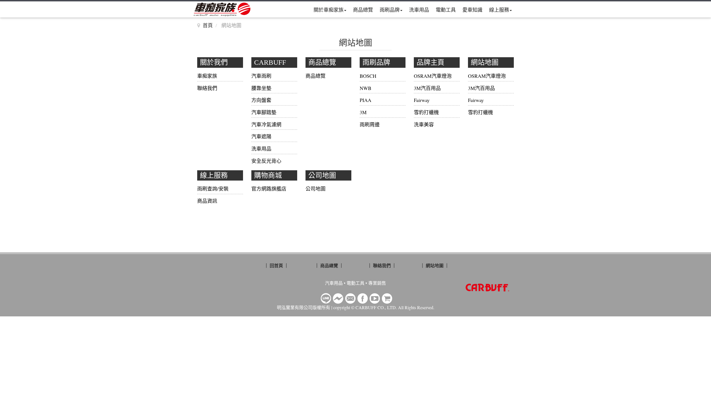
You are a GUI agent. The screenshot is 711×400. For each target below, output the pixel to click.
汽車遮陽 (261, 136)
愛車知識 (472, 9)
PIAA (365, 100)
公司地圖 (316, 188)
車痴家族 (207, 75)
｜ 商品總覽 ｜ (329, 265)
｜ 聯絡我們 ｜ (381, 265)
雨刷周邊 (370, 124)
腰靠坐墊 (261, 88)
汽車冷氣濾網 (266, 124)
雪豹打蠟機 (426, 112)
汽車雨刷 (261, 75)
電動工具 (446, 9)
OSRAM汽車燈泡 (433, 75)
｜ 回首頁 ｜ (276, 265)
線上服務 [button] (499, 9)
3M (363, 112)
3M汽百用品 (427, 88)
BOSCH (368, 75)
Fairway (422, 100)
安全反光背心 (266, 161)
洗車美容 (424, 124)
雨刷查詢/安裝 (213, 188)
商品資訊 (207, 201)
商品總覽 (363, 9)
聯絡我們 (207, 88)
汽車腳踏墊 (263, 112)
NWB (365, 88)
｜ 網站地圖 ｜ (434, 265)
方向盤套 (261, 100)
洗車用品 (419, 9)
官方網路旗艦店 (268, 188)
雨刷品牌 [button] (390, 9)
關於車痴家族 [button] (329, 9)
